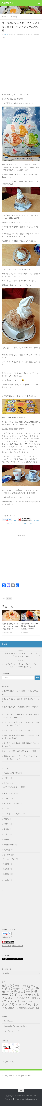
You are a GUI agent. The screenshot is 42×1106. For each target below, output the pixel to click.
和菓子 (6, 824)
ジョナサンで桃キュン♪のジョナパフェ (18, 730)
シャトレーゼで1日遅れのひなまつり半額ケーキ (22, 751)
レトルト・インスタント (13, 814)
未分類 (6, 829)
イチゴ (9, 988)
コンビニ (7, 798)
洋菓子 (6, 834)
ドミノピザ (22, 995)
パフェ (11, 1001)
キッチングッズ (9, 793)
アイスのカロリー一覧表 (14, 787)
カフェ (9, 598)
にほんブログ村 (7, 937)
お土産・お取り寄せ (11, 773)
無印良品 (28, 1008)
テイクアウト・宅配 (11, 804)
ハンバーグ (14, 997)
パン (5, 809)
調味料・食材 (9, 845)
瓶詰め (6, 840)
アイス (6, 783)
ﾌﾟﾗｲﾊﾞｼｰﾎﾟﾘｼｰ (9, 1062)
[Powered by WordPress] (13, 1099)
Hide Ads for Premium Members (15, 1026)
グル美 (6, 35)
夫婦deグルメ (7, 2)
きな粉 (18, 986)
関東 (7, 874)
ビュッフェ (25, 1001)
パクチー (29, 998)
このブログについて (11, 1031)
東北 (7, 869)
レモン (17, 1005)
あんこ (8, 985)
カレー (7, 991)
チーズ (9, 994)
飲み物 (6, 880)
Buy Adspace (8, 1021)
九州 (7, 864)
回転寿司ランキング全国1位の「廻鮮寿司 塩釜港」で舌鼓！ (29, 626)
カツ (20, 988)
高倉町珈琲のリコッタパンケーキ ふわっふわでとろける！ (10, 626)
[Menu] (39, 3)
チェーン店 (6, 17)
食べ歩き (14, 17)
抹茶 (14, 1008)
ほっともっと (30, 985)
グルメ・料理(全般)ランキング (12, 946)
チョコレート (27, 991)
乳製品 (6, 819)
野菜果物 (7, 850)
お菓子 (6, 778)
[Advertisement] (21, 67)
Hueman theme (32, 1099)
